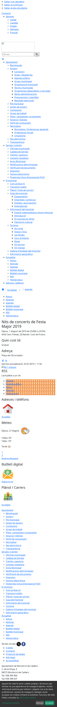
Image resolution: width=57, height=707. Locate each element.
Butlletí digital (13, 306)
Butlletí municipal (14, 309)
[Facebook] (23, 643)
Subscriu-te (7, 481)
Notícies (10, 299)
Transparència (13, 548)
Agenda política (13, 384)
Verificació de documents (18, 574)
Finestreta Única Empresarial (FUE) (23, 583)
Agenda (28, 289)
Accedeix (6, 416)
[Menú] (3, 58)
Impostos (10, 577)
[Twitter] (19, 643)
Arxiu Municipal (13, 567)
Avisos (9, 296)
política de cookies (27, 697)
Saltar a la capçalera (14, 1)
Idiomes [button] (10, 16)
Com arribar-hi (13, 590)
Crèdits (9, 647)
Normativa (11, 542)
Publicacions (12, 393)
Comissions (11, 526)
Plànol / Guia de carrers (17, 596)
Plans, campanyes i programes (21, 532)
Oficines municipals (15, 555)
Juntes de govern (14, 523)
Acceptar (49, 703)
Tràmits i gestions (15, 561)
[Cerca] (36, 54)
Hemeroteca (12, 315)
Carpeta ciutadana (15, 564)
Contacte (6, 13)
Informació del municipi (18, 603)
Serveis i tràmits (10, 551)
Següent (14, 458)
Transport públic (14, 593)
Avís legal (10, 657)
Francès (14, 32)
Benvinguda (12, 513)
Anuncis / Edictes (14, 535)
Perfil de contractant (16, 539)
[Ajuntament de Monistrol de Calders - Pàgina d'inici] (18, 46)
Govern (9, 516)
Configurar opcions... (11, 703)
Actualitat (12, 290)
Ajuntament (7, 510)
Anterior (6, 458)
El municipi (7, 587)
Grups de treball (14, 529)
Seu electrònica (13, 545)
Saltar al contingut (13, 4)
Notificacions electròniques (19, 571)
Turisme (10, 606)
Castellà (14, 22)
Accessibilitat (12, 660)
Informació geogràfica (17, 612)
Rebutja (39, 703)
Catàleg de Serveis (15, 558)
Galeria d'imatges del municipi (21, 609)
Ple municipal (12, 519)
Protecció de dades (15, 654)
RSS (8, 312)
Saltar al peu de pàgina (15, 8)
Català (13, 19)
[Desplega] (19, 290)
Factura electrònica (15, 580)
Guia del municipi (14, 599)
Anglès (13, 26)
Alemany (14, 29)
